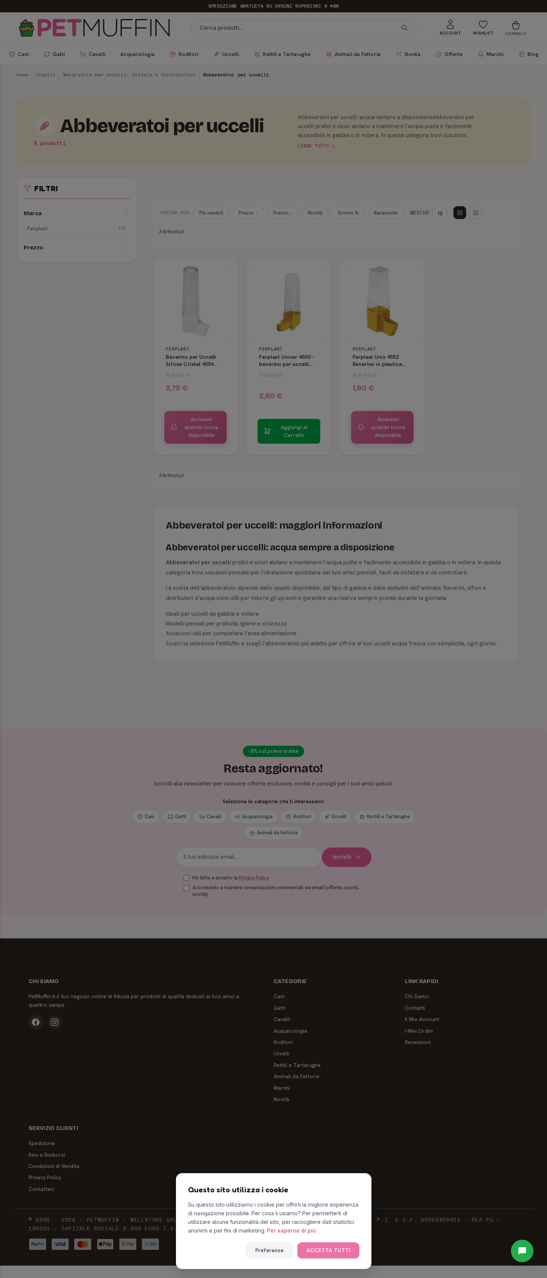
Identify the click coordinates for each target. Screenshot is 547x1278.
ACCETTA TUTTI (328, 1250)
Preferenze (269, 1250)
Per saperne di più (291, 1230)
